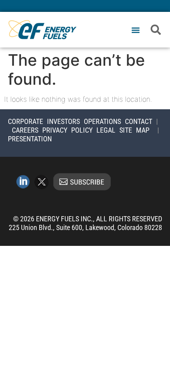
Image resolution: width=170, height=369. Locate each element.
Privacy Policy (67, 130)
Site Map (134, 130)
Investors (63, 121)
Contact (138, 121)
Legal (105, 130)
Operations (102, 121)
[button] (135, 30)
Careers (25, 130)
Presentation (30, 139)
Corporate (25, 121)
